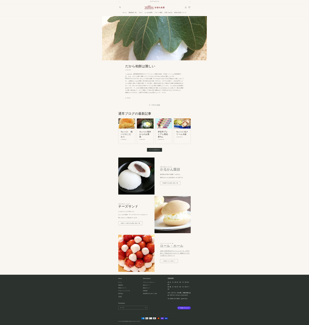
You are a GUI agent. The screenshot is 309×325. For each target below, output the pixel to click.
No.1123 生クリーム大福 (182, 133)
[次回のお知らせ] (190, 1)
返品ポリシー (146, 285)
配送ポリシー (146, 288)
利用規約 (145, 291)
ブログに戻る (155, 105)
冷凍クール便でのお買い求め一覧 (130, 223)
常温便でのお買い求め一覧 (170, 183)
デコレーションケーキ (124, 291)
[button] (120, 7)
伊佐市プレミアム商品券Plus (163, 134)
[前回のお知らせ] (119, 1)
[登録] (145, 308)
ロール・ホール (171, 246)
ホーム (120, 282)
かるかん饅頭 (170, 169)
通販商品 (120, 285)
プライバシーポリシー (149, 282)
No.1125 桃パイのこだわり (127, 134)
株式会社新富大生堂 (126, 321)
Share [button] (128, 98)
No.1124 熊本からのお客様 (145, 134)
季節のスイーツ (122, 288)
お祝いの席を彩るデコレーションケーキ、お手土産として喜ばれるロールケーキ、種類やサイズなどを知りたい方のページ (175, 253)
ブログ (120, 296)
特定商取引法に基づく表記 (150, 293)
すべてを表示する (154, 150)
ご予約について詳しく (169, 261)
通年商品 (120, 293)
